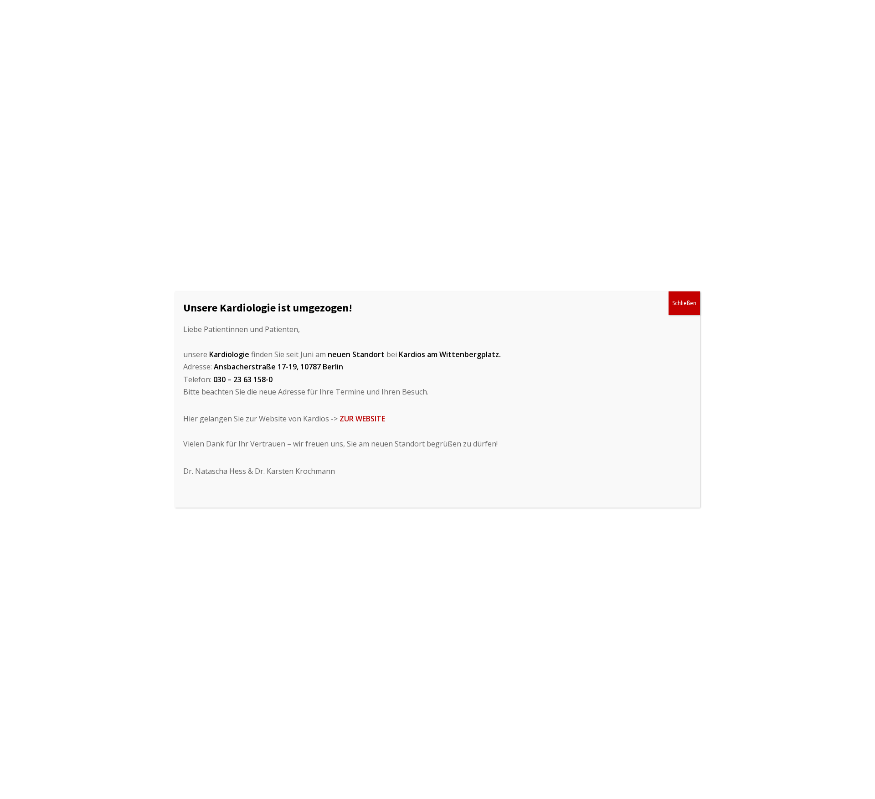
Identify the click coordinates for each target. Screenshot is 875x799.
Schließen (684, 303)
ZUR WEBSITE (362, 419)
